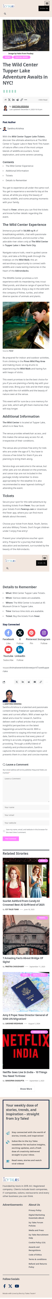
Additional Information (17, 170)
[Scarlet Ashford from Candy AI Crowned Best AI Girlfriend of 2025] (26, 878)
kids (26, 667)
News (7, 57)
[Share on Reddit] (17, 100)
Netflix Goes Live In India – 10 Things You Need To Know (25, 1074)
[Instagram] (44, 637)
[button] (47, 3)
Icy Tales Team (12, 909)
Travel (40, 667)
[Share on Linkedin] (13, 100)
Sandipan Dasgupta (14, 1080)
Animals (13, 667)
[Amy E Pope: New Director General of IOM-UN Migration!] (26, 992)
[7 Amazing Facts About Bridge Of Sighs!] (26, 935)
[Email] (34, 682)
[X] (20, 637)
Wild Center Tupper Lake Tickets (28, 136)
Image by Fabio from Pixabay (20, 53)
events (20, 667)
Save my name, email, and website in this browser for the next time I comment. (27, 831)
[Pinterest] (31, 637)
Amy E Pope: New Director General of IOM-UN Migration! (25, 1017)
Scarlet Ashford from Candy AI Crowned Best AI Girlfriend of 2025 (23, 902)
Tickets (9, 175)
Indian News (39, 1032)
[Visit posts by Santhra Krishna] (9, 695)
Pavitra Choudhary (14, 966)
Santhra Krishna (20, 106)
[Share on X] (9, 100)
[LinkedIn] (20, 654)
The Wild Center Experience (19, 165)
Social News (21, 57)
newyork (32, 667)
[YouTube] (17, 1286)
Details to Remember (16, 180)
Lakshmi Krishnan (14, 1023)
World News (39, 975)
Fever (14, 209)
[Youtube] (8, 654)
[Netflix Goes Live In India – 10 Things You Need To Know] (26, 1049)
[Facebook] (8, 637)
